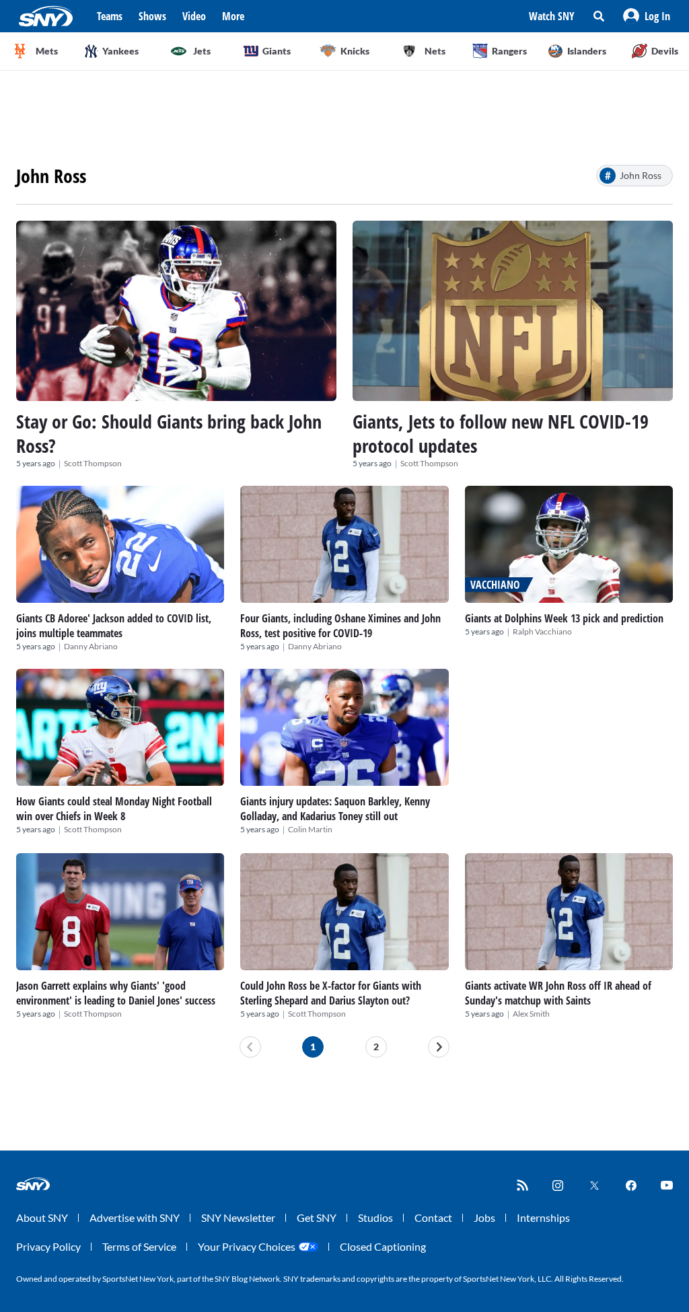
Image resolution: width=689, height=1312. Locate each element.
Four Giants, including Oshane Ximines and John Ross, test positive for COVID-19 (340, 626)
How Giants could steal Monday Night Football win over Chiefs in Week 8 (114, 809)
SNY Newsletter (238, 1217)
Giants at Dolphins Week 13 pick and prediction (564, 618)
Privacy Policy (48, 1246)
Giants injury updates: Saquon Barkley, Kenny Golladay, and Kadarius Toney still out (335, 809)
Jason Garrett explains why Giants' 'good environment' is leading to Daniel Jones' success (115, 993)
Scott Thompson (93, 463)
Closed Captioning (383, 1246)
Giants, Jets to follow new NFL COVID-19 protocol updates (501, 433)
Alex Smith (531, 1014)
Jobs (484, 1217)
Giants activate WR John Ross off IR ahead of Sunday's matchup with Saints (558, 993)
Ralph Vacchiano (542, 631)
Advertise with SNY (134, 1217)
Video (194, 16)
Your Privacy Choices (246, 1246)
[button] (646, 16)
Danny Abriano (91, 646)
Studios (375, 1217)
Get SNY (316, 1217)
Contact (433, 1217)
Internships (543, 1217)
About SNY (42, 1217)
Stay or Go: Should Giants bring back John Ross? (169, 433)
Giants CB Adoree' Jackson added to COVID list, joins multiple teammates (113, 626)
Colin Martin (310, 829)
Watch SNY (552, 16)
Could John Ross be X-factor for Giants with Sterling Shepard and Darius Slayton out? (330, 993)
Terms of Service (139, 1246)
